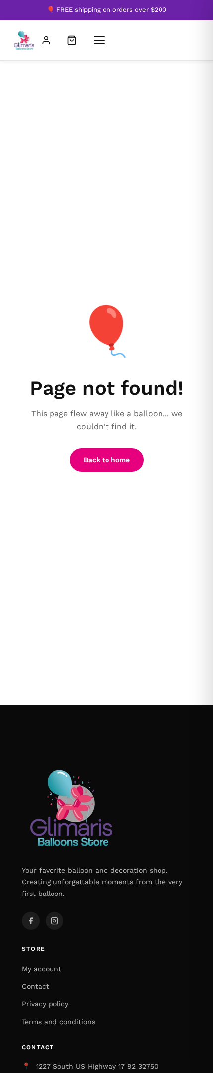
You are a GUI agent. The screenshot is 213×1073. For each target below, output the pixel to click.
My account (41, 969)
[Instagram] (54, 921)
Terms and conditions (58, 1022)
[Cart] (72, 40)
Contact (35, 986)
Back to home (107, 460)
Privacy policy (45, 1004)
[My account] (46, 40)
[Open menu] (99, 40)
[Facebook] (31, 921)
